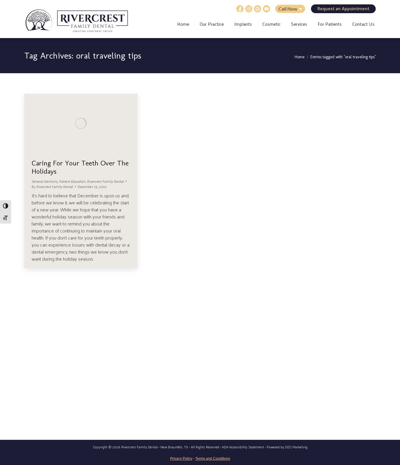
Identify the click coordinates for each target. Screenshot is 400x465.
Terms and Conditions (212, 459)
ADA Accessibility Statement (243, 447)
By (52, 186)
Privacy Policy (181, 459)
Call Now (288, 8)
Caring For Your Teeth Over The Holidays (80, 167)
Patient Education (72, 181)
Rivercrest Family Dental (105, 181)
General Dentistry (45, 181)
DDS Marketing (296, 447)
